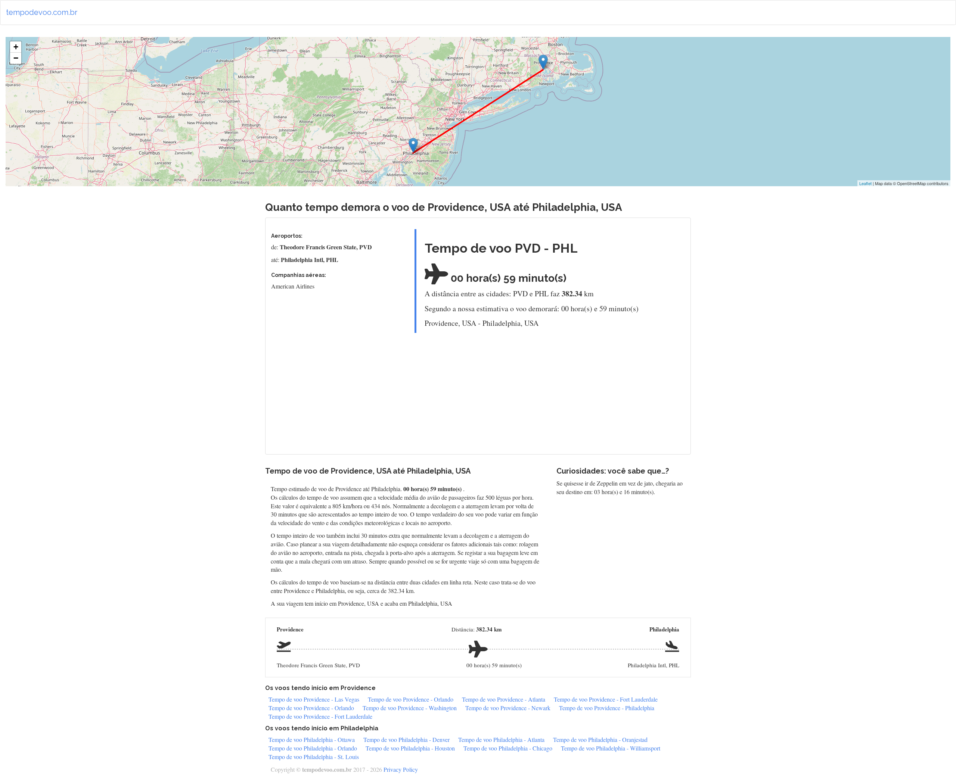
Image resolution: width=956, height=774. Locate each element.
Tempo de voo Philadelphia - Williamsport (610, 748)
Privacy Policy (401, 769)
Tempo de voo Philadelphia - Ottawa (312, 739)
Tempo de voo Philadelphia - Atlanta (501, 739)
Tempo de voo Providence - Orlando (410, 699)
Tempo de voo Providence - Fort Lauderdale (606, 699)
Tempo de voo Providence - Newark (507, 708)
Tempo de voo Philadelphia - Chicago (507, 748)
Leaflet (865, 183)
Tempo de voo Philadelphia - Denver (406, 739)
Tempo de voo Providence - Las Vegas (314, 699)
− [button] (15, 58)
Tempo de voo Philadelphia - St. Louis (314, 757)
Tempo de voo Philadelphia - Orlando (313, 748)
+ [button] (15, 47)
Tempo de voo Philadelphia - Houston (410, 748)
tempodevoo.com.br (41, 12)
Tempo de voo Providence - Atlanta (503, 699)
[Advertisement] (547, 390)
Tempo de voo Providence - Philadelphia (606, 708)
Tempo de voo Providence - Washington (410, 708)
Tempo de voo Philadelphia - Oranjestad (600, 739)
